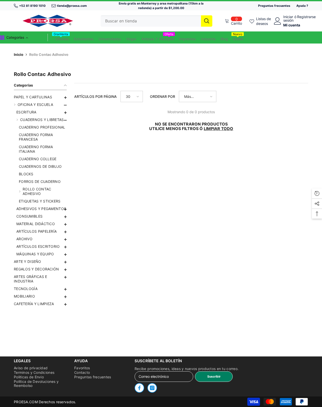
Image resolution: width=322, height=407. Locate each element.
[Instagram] (152, 388)
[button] (40, 112)
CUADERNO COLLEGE (37, 159)
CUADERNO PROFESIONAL (42, 127)
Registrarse (306, 17)
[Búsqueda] (156, 21)
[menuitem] (40, 97)
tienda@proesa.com (72, 6)
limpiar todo (218, 128)
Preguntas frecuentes (274, 6)
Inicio (18, 54)
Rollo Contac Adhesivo (48, 54)
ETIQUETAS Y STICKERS (40, 201)
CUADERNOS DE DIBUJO (40, 166)
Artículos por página (95, 96)
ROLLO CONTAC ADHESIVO (37, 191)
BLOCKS (26, 174)
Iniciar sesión (288, 18)
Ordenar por (162, 96)
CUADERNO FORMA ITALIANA (36, 149)
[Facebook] (139, 388)
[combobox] (151, 21)
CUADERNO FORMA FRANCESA (36, 137)
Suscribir (214, 376)
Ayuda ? (302, 6)
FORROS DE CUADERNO (40, 181)
